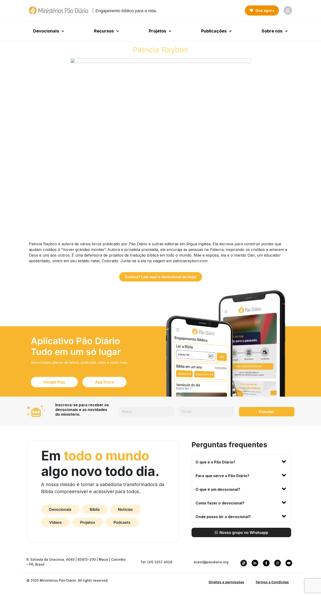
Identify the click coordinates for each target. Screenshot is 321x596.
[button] (241, 461)
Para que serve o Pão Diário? (222, 475)
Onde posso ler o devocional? (223, 516)
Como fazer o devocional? (220, 503)
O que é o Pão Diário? (215, 462)
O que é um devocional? (218, 489)
